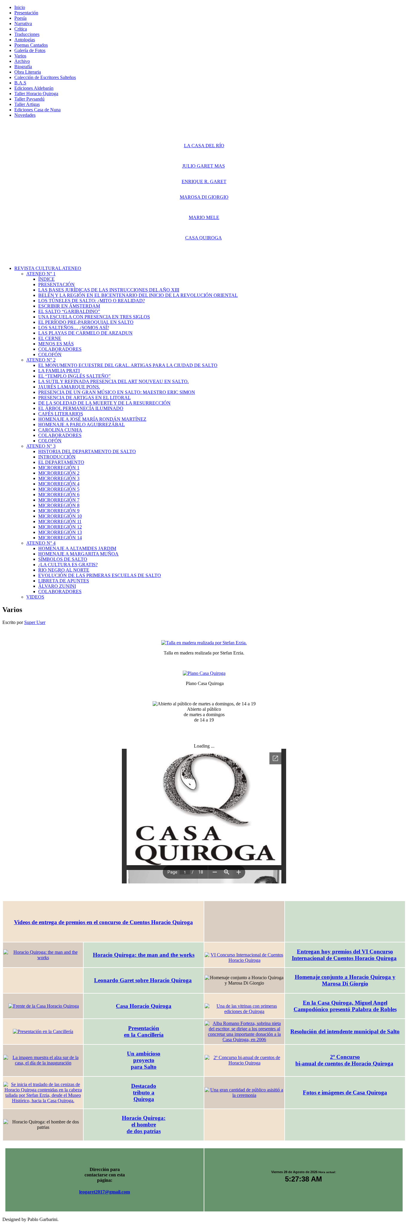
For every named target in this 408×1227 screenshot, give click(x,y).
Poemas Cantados (31, 45)
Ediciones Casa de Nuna (37, 109)
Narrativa (23, 23)
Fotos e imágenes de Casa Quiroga (345, 1092)
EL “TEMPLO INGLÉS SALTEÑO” (74, 376)
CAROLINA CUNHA (60, 429)
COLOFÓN (50, 354)
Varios (20, 55)
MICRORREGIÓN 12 (60, 526)
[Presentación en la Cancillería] (43, 1031)
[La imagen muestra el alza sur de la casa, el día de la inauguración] (43, 1060)
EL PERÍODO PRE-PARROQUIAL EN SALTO (86, 322)
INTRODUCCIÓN (57, 456)
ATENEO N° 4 (41, 543)
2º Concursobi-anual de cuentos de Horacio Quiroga (344, 1060)
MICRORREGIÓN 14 (60, 537)
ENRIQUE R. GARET (204, 181)
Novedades (25, 115)
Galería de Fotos (29, 50)
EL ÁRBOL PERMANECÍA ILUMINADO (80, 408)
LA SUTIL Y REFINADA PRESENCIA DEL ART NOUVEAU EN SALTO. (113, 381)
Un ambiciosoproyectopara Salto (143, 1060)
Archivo (22, 61)
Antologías (24, 39)
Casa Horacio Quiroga (143, 1006)
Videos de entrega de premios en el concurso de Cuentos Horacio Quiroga (103, 922)
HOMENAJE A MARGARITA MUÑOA (78, 553)
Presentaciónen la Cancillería (144, 1031)
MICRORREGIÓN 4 (58, 483)
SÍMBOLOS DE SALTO (62, 559)
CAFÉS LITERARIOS (60, 413)
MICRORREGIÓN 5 (58, 489)
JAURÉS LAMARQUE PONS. (69, 386)
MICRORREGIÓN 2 (58, 473)
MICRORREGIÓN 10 (60, 516)
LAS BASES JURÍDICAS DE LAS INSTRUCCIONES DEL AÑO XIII (108, 289)
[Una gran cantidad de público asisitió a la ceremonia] (244, 1092)
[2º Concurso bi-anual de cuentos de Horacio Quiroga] (244, 1060)
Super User (34, 622)
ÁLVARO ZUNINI (57, 586)
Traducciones (26, 34)
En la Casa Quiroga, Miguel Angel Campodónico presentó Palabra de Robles (345, 1006)
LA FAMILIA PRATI (59, 370)
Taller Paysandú (29, 98)
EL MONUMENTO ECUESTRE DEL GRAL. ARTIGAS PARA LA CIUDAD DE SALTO (127, 365)
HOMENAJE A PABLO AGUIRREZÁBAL (81, 424)
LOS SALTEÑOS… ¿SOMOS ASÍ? (73, 327)
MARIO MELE (204, 217)
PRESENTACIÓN (56, 284)
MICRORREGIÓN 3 (58, 478)
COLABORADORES (60, 349)
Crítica (20, 28)
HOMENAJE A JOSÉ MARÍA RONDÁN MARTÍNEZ (92, 419)
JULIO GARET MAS (203, 165)
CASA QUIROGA (203, 237)
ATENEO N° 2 (41, 359)
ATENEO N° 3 (41, 446)
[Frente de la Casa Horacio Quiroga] (43, 1006)
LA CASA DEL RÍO (204, 145)
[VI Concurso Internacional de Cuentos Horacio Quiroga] (244, 957)
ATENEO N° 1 (41, 273)
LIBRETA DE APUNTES (63, 580)
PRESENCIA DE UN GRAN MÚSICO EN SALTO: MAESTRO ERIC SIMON (116, 392)
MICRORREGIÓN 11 (60, 521)
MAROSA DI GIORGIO (204, 197)
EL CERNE (49, 338)
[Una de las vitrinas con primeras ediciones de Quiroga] (244, 1008)
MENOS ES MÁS (56, 343)
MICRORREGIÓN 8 (58, 505)
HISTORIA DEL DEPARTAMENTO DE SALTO (87, 451)
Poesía (20, 18)
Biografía (23, 66)
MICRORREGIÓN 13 (60, 532)
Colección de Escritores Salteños (45, 77)
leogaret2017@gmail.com (104, 1191)
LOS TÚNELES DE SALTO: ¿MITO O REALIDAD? (91, 300)
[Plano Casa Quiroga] (204, 673)
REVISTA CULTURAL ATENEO (47, 268)
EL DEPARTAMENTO (61, 462)
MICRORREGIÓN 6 (58, 494)
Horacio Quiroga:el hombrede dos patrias (143, 1124)
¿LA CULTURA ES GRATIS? (68, 564)
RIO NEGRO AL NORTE (63, 570)
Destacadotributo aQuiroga (143, 1092)
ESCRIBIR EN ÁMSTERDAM (69, 306)
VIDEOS (35, 596)
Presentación (26, 12)
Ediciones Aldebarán (33, 88)
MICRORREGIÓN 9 (58, 510)
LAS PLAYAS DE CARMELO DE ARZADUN (85, 332)
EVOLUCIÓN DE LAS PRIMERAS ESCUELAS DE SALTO (99, 575)
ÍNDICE (46, 279)
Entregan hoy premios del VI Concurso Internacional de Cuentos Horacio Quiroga (344, 954)
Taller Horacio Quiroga (36, 93)
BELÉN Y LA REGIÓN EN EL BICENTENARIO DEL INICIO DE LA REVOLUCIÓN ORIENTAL (138, 295)
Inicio (19, 7)
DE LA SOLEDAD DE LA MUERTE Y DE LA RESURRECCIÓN (104, 403)
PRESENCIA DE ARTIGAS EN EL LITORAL (84, 397)
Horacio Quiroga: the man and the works (143, 955)
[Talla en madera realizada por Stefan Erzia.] (204, 643)
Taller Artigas (27, 104)
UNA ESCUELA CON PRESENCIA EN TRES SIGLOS (94, 316)
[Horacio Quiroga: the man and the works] (43, 955)
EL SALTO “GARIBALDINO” (69, 311)
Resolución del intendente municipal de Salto (345, 1031)
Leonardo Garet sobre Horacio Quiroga (143, 980)
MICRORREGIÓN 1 (58, 467)
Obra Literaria (27, 72)
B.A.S (20, 82)
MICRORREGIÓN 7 (58, 499)
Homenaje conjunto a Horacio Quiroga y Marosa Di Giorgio (345, 980)
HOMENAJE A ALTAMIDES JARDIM (77, 548)
